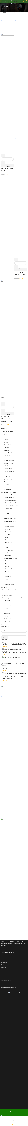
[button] (7, 165)
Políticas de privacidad (6, 980)
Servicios (3, 965)
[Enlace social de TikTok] (11, 957)
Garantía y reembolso (6, 977)
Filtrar (4, 637)
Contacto (3, 970)
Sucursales (3, 967)
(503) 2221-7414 (6, 949)
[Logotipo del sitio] (14, 1)
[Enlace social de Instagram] (5, 957)
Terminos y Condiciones (7, 975)
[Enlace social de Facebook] (2, 957)
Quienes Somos (5, 962)
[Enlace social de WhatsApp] (8, 957)
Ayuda (2, 983)
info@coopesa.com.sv (8, 952)
